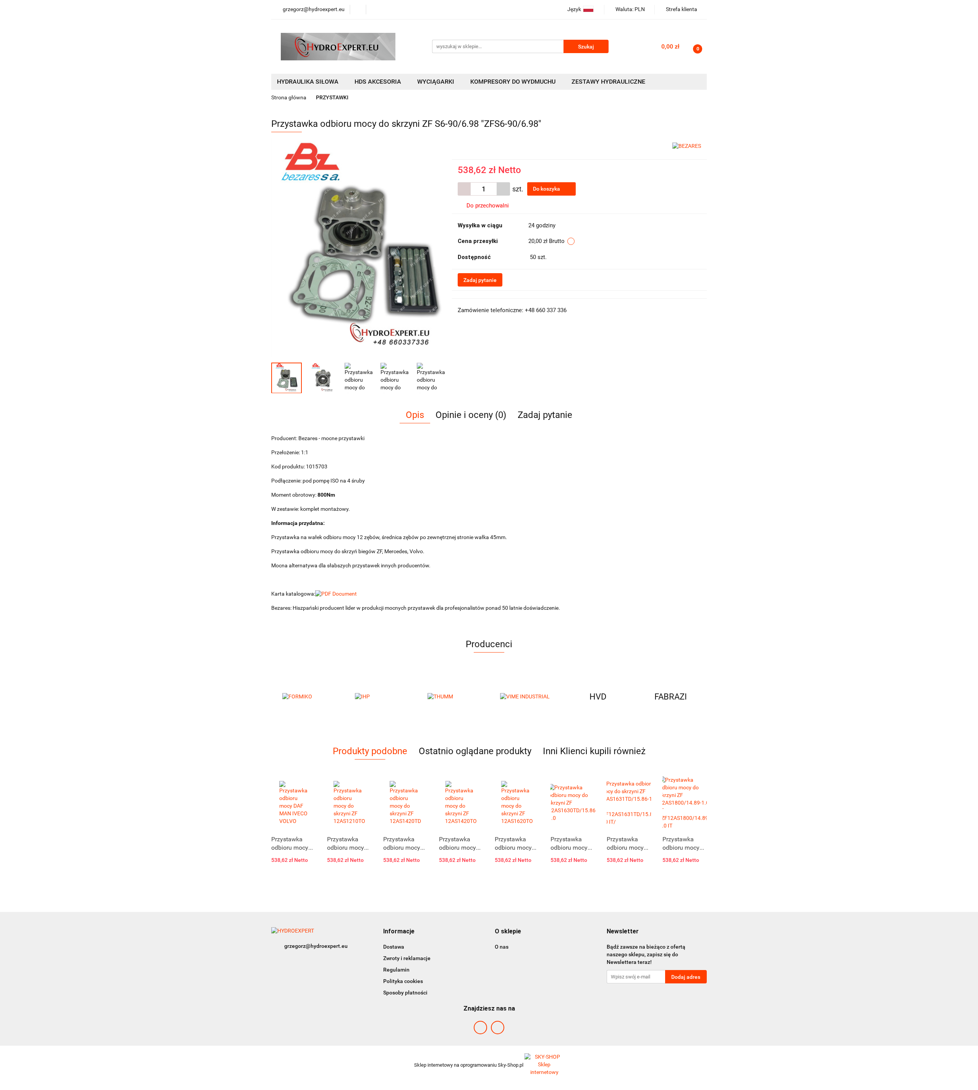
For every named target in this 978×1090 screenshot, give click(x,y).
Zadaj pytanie (480, 280)
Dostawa (393, 947)
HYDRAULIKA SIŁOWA (308, 81)
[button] (399, 932)
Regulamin (396, 970)
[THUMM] (380, 697)
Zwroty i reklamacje (407, 958)
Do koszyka (547, 189)
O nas (501, 947)
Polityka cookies (403, 981)
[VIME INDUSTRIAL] (452, 697)
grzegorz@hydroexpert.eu (316, 946)
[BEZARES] (686, 146)
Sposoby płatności (405, 993)
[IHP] (307, 697)
